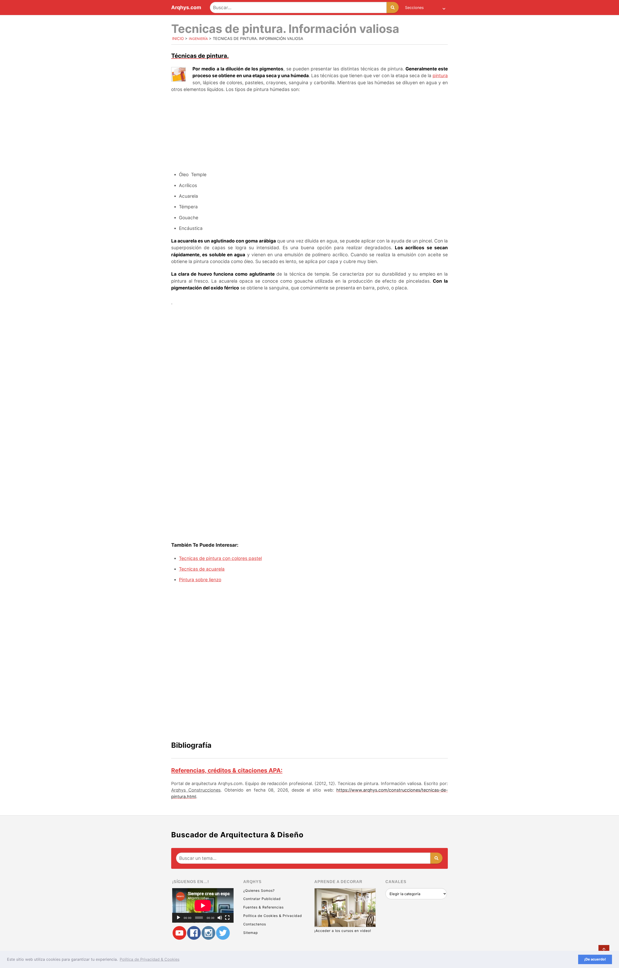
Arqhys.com (186, 7)
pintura (440, 75)
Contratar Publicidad (262, 899)
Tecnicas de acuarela (202, 569)
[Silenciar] (219, 917)
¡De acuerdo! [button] (595, 959)
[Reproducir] (178, 917)
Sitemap (250, 932)
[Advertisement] (309, 132)
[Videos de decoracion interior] (179, 933)
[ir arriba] (603, 950)
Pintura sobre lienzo (200, 579)
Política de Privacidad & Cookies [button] (149, 959)
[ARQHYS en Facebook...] (194, 933)
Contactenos (254, 924)
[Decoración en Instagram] (208, 933)
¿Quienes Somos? (259, 890)
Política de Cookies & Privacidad (272, 916)
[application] (203, 905)
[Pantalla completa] (227, 917)
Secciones (414, 7)
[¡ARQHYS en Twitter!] (223, 933)
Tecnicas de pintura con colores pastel (220, 558)
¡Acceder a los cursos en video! (342, 931)
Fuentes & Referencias (263, 907)
